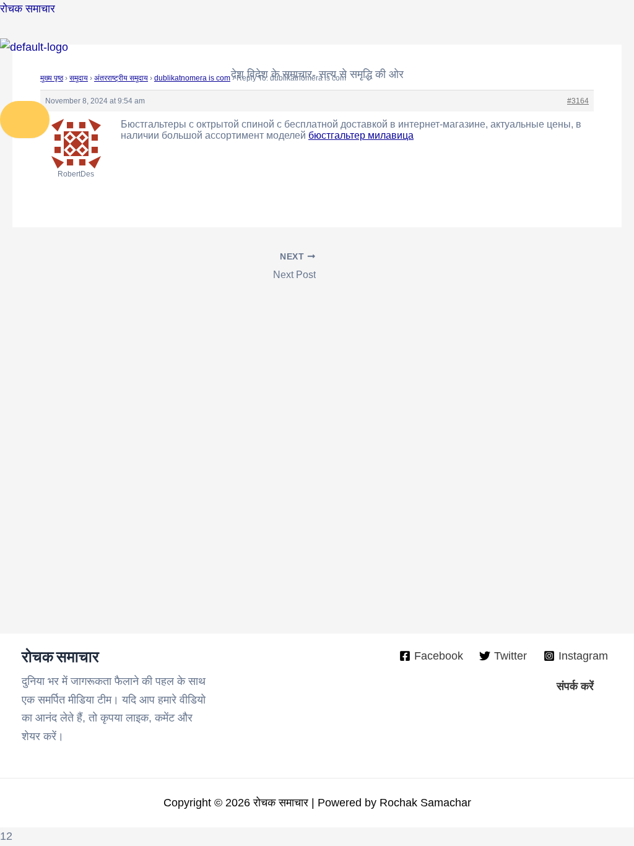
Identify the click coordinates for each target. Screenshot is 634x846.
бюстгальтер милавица (361, 135)
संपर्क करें (575, 686)
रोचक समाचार (27, 8)
